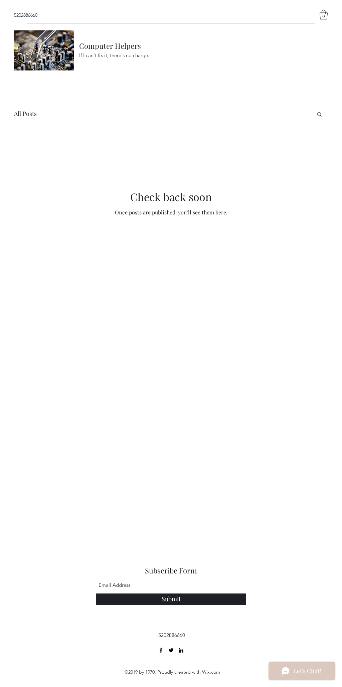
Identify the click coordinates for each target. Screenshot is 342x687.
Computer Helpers (110, 46)
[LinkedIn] (181, 650)
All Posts (25, 114)
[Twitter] (171, 650)
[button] (324, 15)
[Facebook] (161, 650)
